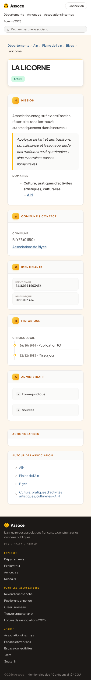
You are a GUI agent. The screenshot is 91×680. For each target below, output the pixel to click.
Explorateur (12, 566)
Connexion (76, 6)
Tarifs (7, 655)
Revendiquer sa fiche (18, 594)
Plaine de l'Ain (52, 45)
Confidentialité (62, 674)
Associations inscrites (59, 14)
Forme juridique (33, 394)
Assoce (17, 5)
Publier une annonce (18, 600)
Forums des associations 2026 (25, 620)
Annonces (34, 14)
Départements (14, 14)
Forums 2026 (12, 21)
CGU (78, 674)
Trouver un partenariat (18, 613)
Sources (28, 410)
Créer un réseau (15, 607)
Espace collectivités (18, 648)
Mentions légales (39, 674)
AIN (35, 45)
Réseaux (10, 579)
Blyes (70, 45)
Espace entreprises (17, 642)
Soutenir (10, 661)
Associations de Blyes (29, 247)
